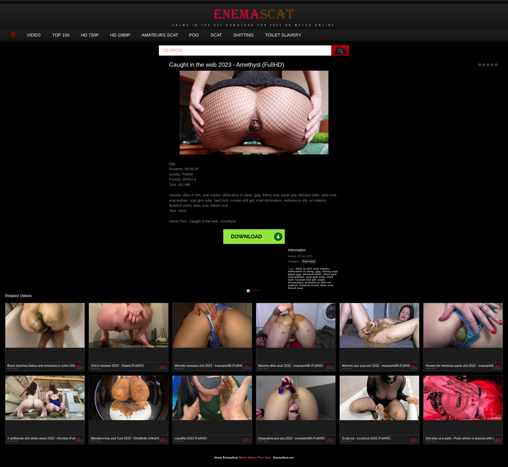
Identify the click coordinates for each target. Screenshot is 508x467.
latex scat (326, 285)
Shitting (243, 35)
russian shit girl (305, 279)
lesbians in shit (315, 282)
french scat (295, 288)
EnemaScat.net (283, 457)
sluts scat (329, 274)
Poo (194, 35)
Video (33, 35)
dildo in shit (303, 268)
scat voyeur (321, 268)
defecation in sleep (301, 271)
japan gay (294, 274)
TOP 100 (60, 35)
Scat (216, 35)
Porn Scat (309, 261)
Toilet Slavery (283, 35)
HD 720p (90, 35)
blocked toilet (312, 274)
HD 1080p (120, 35)
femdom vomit (309, 285)
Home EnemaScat (226, 457)
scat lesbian (296, 276)
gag (318, 271)
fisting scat (330, 271)
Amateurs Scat (160, 35)
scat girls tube (315, 276)
